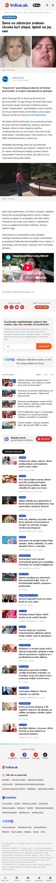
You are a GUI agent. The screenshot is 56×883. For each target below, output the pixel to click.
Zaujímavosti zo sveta (28, 595)
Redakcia (31, 789)
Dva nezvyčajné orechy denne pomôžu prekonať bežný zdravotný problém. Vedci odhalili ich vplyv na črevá (35, 483)
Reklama (21, 808)
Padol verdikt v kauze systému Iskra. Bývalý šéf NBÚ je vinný (33, 423)
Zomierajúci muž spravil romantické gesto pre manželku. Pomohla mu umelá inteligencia (36, 562)
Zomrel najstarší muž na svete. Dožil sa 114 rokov (35, 600)
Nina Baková (24, 568)
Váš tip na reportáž (16, 775)
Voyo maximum (9, 827)
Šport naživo (16, 832)
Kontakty (6, 780)
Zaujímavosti (17, 12)
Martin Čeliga (25, 492)
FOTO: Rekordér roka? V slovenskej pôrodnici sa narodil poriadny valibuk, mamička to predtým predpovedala (35, 414)
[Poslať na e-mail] (17, 307)
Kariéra (30, 808)
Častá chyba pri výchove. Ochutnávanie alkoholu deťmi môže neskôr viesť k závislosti (35, 633)
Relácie (27, 832)
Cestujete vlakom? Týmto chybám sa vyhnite (33, 692)
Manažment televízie (44, 808)
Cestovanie (24, 688)
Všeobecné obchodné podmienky (30, 784)
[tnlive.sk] (16, 5)
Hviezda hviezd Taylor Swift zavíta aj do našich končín (33, 616)
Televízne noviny (25, 827)
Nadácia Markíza (9, 812)
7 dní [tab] (51, 375)
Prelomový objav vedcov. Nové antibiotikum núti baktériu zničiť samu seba (35, 464)
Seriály (36, 832)
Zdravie (22, 457)
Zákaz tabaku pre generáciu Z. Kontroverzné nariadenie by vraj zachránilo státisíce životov (36, 504)
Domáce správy (19, 780)
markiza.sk (18, 78)
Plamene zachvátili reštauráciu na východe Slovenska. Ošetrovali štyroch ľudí (35, 393)
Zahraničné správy (36, 780)
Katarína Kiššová (26, 698)
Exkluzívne (24, 574)
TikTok (45, 758)
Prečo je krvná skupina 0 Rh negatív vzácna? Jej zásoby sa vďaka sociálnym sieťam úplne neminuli (35, 711)
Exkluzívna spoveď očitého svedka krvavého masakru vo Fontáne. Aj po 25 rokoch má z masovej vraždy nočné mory (35, 674)
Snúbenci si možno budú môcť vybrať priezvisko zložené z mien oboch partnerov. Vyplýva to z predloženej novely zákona (36, 652)
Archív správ (7, 784)
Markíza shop (37, 812)
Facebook (24, 758)
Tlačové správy (8, 808)
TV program (7, 803)
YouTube (35, 758)
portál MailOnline (36, 115)
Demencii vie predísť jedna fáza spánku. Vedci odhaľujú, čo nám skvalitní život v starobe (36, 543)
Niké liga (5, 832)
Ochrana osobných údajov (13, 789)
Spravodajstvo (40, 827)
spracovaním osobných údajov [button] (28, 334)
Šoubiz (17, 803)
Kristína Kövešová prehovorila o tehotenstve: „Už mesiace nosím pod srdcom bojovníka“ (34, 382)
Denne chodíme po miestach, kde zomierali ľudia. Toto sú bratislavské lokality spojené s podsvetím (35, 581)
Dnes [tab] (38, 375)
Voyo (41, 363)
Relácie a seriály (29, 803)
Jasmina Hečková (27, 621)
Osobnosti (43, 803)
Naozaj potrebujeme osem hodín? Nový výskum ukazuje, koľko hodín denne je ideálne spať (35, 404)
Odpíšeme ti (24, 812)
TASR (21, 470)
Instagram (12, 758)
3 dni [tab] (45, 375)
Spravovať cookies (46, 789)
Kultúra (23, 611)
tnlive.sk (7, 12)
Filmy (43, 832)
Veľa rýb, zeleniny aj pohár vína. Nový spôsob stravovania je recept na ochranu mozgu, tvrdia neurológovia (35, 523)
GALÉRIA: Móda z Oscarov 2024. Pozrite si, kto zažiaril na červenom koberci (36, 731)
